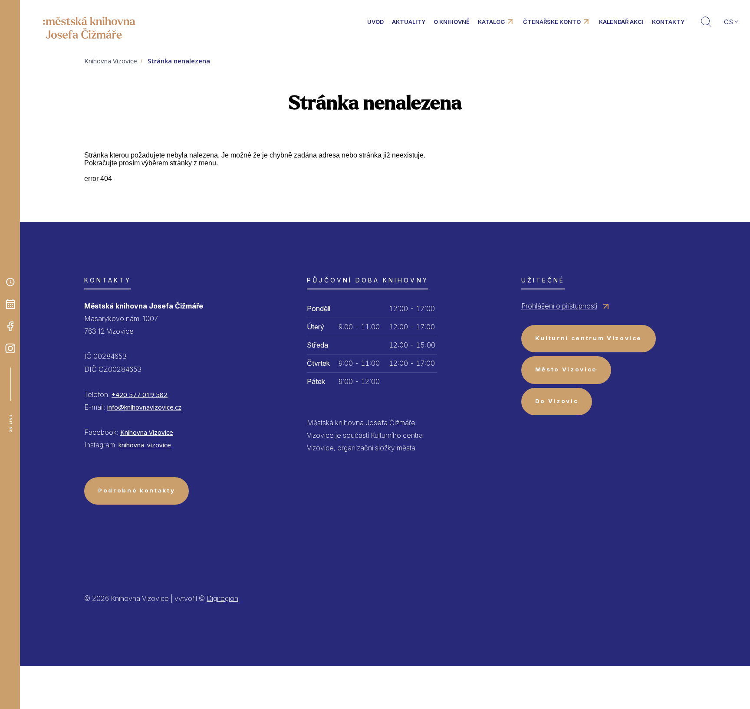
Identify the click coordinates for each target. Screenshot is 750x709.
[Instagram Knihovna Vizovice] (10, 348)
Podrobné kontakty (136, 490)
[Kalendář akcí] (10, 304)
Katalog (491, 21)
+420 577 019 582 (140, 394)
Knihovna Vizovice (110, 60)
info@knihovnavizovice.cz (144, 407)
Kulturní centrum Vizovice (588, 338)
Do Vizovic (557, 400)
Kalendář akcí (621, 21)
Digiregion (222, 598)
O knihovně (452, 21)
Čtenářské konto (552, 21)
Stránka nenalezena (179, 60)
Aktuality (408, 21)
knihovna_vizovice (144, 444)
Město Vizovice (566, 369)
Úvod (375, 21)
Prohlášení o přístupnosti (559, 306)
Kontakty (668, 21)
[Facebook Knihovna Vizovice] (10, 326)
